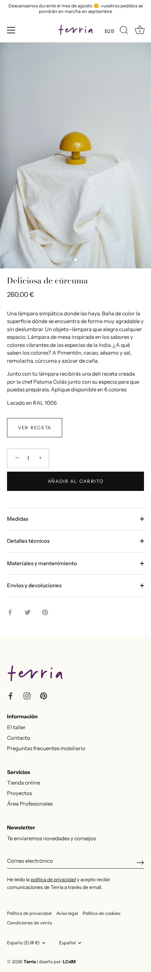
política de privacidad (53, 879)
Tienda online (23, 782)
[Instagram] (27, 695)
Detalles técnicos (28, 541)
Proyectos (19, 793)
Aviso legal (67, 913)
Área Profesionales (30, 803)
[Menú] (11, 30)
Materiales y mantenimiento (42, 563)
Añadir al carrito (76, 481)
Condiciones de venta (29, 922)
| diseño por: (56, 961)
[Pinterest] (43, 695)
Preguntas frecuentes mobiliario (46, 748)
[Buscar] (124, 31)
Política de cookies (101, 913)
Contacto (18, 737)
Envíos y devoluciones (34, 585)
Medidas (17, 518)
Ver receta (34, 427)
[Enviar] (140, 862)
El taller (16, 727)
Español (67, 942)
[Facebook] (10, 695)
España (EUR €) (23, 942)
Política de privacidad (29, 913)
